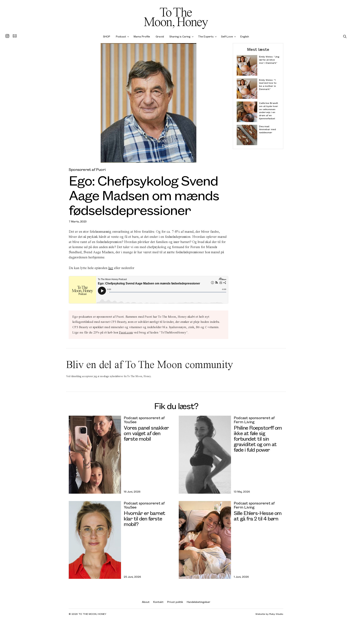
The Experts (206, 36)
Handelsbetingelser (198, 602)
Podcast (121, 36)
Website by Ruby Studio (269, 614)
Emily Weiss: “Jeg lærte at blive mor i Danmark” (269, 59)
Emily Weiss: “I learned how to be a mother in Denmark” (267, 84)
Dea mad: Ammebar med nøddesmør (267, 129)
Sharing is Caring (179, 36)
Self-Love (227, 36)
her (110, 268)
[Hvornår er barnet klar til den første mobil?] (95, 540)
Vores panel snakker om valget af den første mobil (146, 433)
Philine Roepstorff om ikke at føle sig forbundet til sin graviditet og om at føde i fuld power (258, 438)
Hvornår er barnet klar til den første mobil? (144, 518)
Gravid (160, 36)
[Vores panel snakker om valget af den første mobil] (95, 454)
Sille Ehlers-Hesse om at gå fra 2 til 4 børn (258, 515)
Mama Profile (142, 36)
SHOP (106, 36)
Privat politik (175, 602)
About (146, 602)
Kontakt (158, 602)
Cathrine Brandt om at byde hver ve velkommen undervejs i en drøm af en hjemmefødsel (268, 110)
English (244, 36)
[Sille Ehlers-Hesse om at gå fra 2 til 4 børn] (205, 540)
